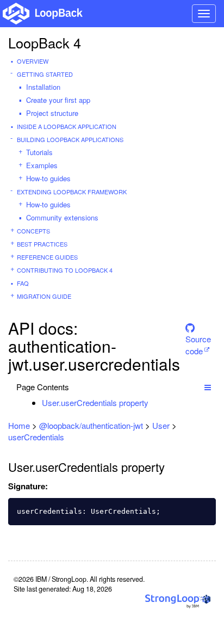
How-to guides (48, 178)
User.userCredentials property (95, 402)
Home (19, 425)
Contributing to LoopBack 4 (65, 270)
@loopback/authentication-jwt (91, 425)
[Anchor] (154, 402)
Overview (32, 61)
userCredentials (36, 436)
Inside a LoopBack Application (66, 126)
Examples (42, 165)
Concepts (33, 230)
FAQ (23, 283)
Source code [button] (198, 337)
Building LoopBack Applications (70, 139)
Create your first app (58, 100)
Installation (43, 87)
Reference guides (47, 257)
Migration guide (44, 296)
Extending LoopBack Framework (72, 191)
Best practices (42, 243)
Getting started (45, 74)
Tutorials (39, 152)
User (161, 425)
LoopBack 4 (44, 42)
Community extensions (62, 217)
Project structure (52, 113)
